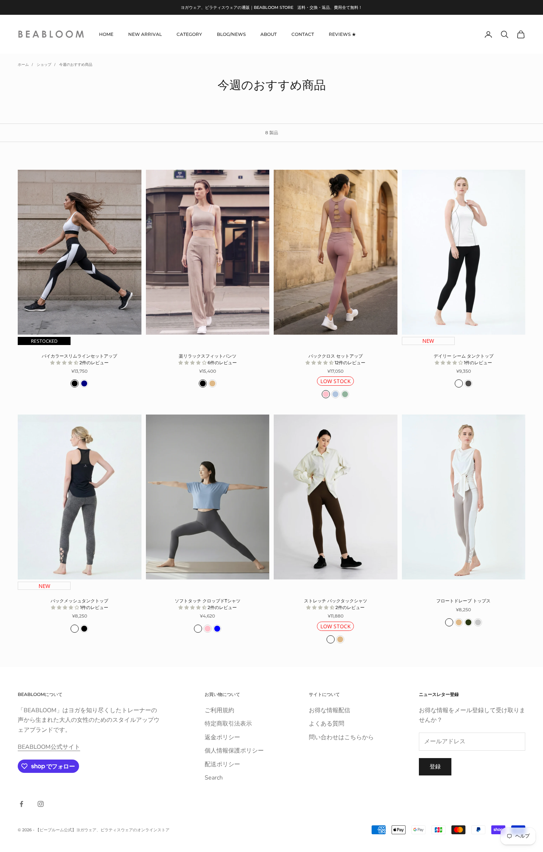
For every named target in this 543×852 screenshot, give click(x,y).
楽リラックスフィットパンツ (208, 359)
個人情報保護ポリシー (234, 751)
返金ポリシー (222, 737)
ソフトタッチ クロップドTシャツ (207, 604)
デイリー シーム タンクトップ (464, 359)
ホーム (23, 64)
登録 (435, 766)
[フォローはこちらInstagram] (40, 804)
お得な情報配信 (329, 710)
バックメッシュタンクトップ (79, 604)
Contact (302, 34)
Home (106, 34)
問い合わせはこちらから (341, 737)
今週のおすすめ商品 (75, 64)
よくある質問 (326, 724)
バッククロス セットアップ (336, 359)
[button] (64, 362)
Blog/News (231, 34)
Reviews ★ (342, 34)
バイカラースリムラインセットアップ (79, 359)
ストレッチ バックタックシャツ (335, 604)
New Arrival (145, 34)
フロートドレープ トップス (463, 601)
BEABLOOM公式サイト (49, 747)
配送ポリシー (222, 764)
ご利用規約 (219, 710)
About (268, 34)
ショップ (44, 64)
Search (214, 778)
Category (189, 34)
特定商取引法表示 (228, 724)
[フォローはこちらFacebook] (21, 804)
